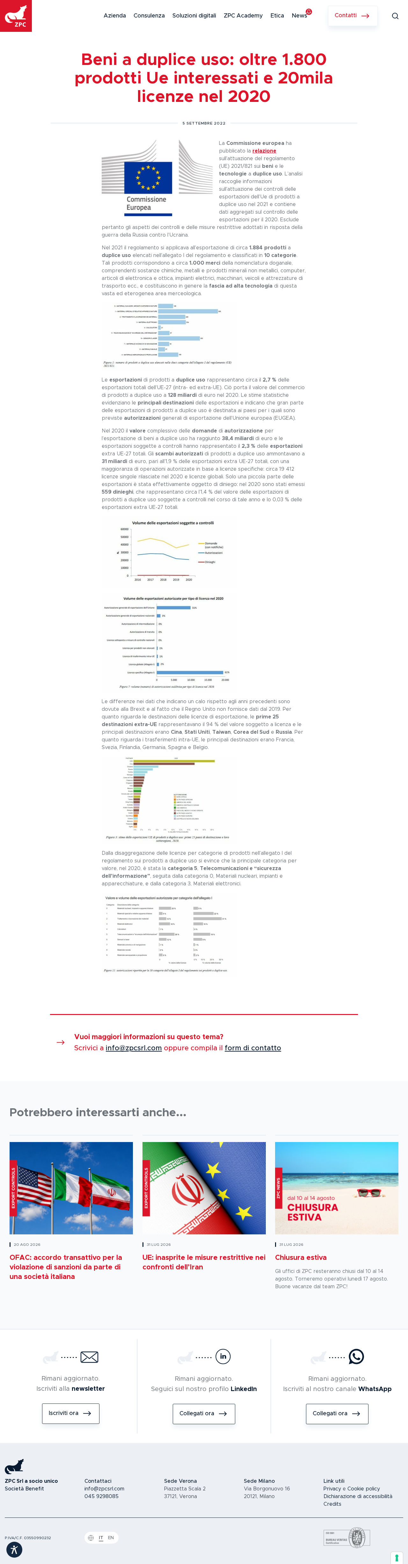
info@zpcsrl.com (134, 1048)
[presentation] (397, 1558)
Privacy (332, 1488)
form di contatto (253, 1048)
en (111, 1538)
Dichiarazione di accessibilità (358, 1496)
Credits (332, 1504)
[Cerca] (395, 16)
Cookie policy (363, 1488)
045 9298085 (101, 1496)
